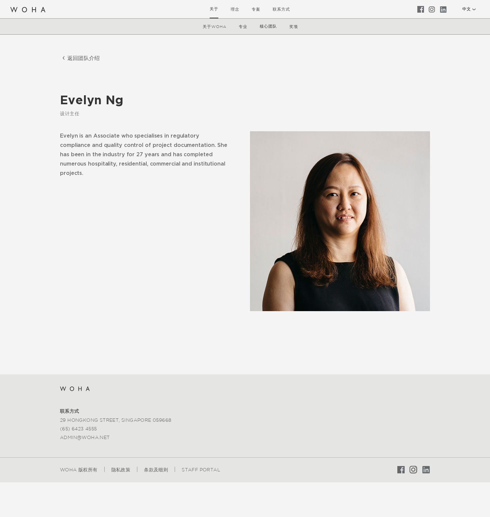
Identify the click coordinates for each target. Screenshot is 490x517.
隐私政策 (121, 469)
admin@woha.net (85, 437)
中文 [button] (466, 9)
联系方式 (281, 9)
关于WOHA (214, 26)
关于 (214, 9)
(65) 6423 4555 (78, 428)
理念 (235, 9)
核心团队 (268, 26)
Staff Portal (201, 469)
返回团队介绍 (83, 58)
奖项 (293, 26)
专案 (256, 9)
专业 (243, 26)
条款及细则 (156, 469)
